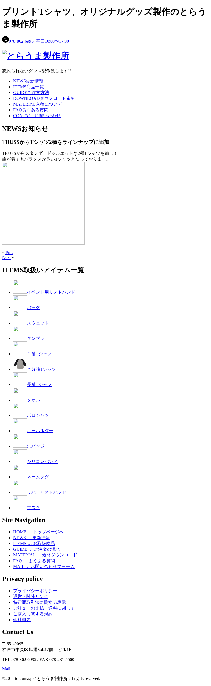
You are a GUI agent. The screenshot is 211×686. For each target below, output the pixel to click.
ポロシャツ (38, 415)
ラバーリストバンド (46, 492)
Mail (6, 668)
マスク (33, 507)
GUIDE (31, 92)
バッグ (33, 307)
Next (6, 257)
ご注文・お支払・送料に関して (44, 608)
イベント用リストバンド (51, 292)
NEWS (28, 81)
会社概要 (22, 619)
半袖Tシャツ (39, 353)
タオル (33, 400)
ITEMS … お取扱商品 (34, 543)
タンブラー (38, 338)
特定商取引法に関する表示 (39, 602)
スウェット (38, 323)
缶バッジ (36, 446)
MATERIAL (37, 104)
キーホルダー (40, 430)
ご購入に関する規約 (33, 613)
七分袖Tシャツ (41, 369)
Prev (9, 252)
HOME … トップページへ (38, 532)
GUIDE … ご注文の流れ (36, 549)
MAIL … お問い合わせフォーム (44, 566)
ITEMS (28, 86)
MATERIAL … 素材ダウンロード (45, 555)
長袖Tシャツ (39, 384)
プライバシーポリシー (35, 590)
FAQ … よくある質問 (34, 560)
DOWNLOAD (44, 98)
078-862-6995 (39, 41)
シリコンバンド (42, 461)
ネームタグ (38, 477)
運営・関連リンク (30, 596)
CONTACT (37, 115)
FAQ (30, 110)
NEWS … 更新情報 (31, 537)
